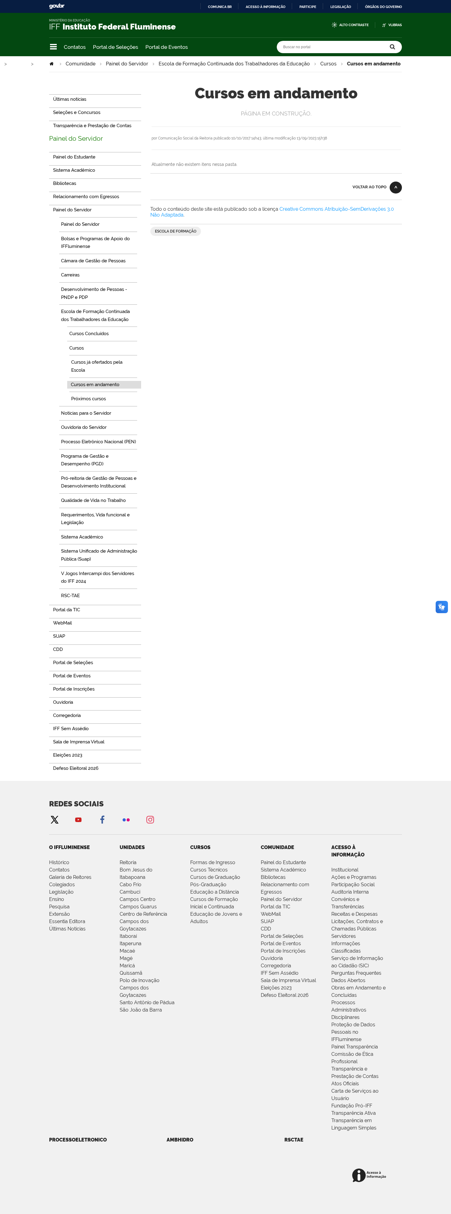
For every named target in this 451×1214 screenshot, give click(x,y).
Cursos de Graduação (215, 877)
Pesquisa (59, 907)
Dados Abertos (348, 980)
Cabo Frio (130, 884)
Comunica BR (220, 7)
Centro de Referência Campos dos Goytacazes (143, 921)
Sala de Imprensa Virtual (288, 980)
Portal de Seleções (115, 47)
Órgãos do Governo (383, 7)
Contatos (75, 47)
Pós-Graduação (208, 884)
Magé (126, 958)
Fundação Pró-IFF (351, 1106)
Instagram (150, 819)
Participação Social (353, 884)
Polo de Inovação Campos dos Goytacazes (140, 987)
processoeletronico (78, 1140)
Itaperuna (130, 943)
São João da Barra (141, 1010)
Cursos (328, 64)
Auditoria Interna (350, 892)
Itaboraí (128, 936)
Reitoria (128, 862)
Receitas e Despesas (354, 914)
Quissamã (131, 973)
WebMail (271, 914)
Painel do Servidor (127, 64)
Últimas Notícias (67, 929)
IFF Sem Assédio (280, 973)
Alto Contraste (354, 25)
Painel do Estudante (283, 862)
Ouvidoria (272, 958)
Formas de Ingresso (212, 862)
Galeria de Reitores (70, 877)
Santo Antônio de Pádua (147, 1002)
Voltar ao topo (370, 187)
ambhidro (180, 1140)
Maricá (127, 966)
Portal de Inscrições (283, 951)
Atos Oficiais (345, 1084)
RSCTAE (293, 1140)
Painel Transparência (354, 1047)
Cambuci (130, 892)
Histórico (59, 862)
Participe (307, 7)
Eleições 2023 (276, 988)
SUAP (267, 921)
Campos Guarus (138, 907)
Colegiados (62, 884)
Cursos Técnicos (209, 870)
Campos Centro (138, 899)
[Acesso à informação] (370, 1175)
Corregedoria (276, 966)
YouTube (78, 819)
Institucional (344, 870)
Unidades (132, 847)
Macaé (127, 951)
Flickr (126, 819)
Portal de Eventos (166, 47)
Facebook (102, 819)
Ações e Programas (353, 877)
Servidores (343, 936)
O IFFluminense (69, 847)
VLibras (395, 25)
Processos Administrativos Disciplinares (348, 1010)
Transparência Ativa (353, 1113)
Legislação (340, 7)
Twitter (54, 819)
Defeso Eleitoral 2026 (285, 995)
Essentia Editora (67, 921)
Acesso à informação (265, 7)
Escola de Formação (175, 231)
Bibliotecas (273, 877)
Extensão (59, 914)
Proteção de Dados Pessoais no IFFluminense (353, 1032)
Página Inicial (52, 64)
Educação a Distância (214, 892)
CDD (266, 929)
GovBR (56, 6)
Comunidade (80, 64)
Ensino (56, 899)
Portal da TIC (275, 907)
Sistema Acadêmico (283, 870)
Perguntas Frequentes (356, 973)
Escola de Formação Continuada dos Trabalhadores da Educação (234, 64)
